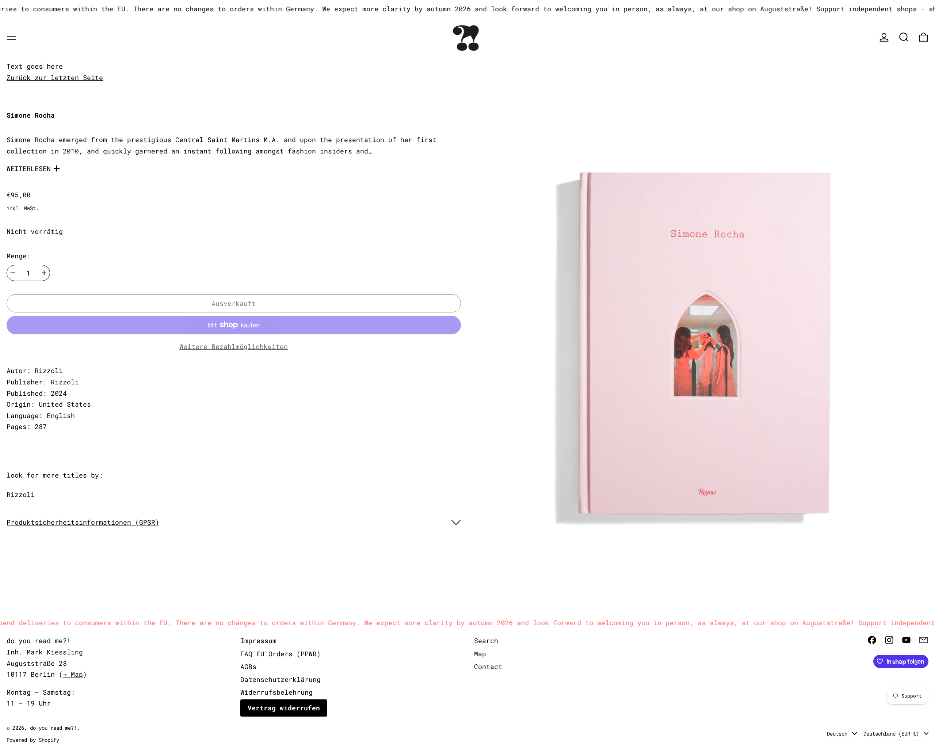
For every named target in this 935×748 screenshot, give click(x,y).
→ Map (73, 674)
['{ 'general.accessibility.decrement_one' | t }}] (12, 273)
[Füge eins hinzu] (44, 273)
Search (486, 640)
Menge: (19, 255)
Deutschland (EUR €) (892, 733)
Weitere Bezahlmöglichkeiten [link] (233, 346)
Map (480, 653)
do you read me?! (53, 727)
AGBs (248, 666)
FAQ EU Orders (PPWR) (280, 653)
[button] (904, 37)
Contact (488, 666)
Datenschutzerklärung (280, 679)
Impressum (258, 640)
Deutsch (838, 733)
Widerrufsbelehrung (276, 692)
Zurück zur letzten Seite (55, 77)
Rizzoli (21, 494)
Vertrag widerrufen (284, 707)
